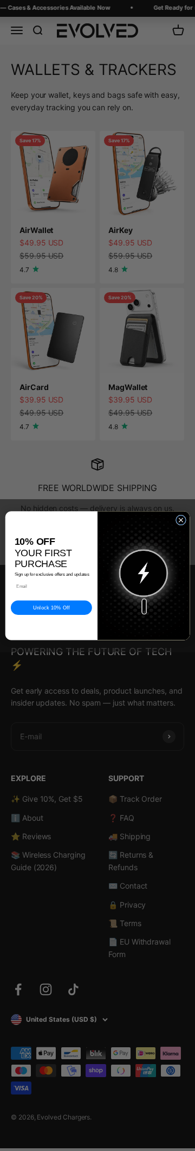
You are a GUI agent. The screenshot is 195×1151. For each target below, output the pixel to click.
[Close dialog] (180, 520)
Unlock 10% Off (51, 608)
